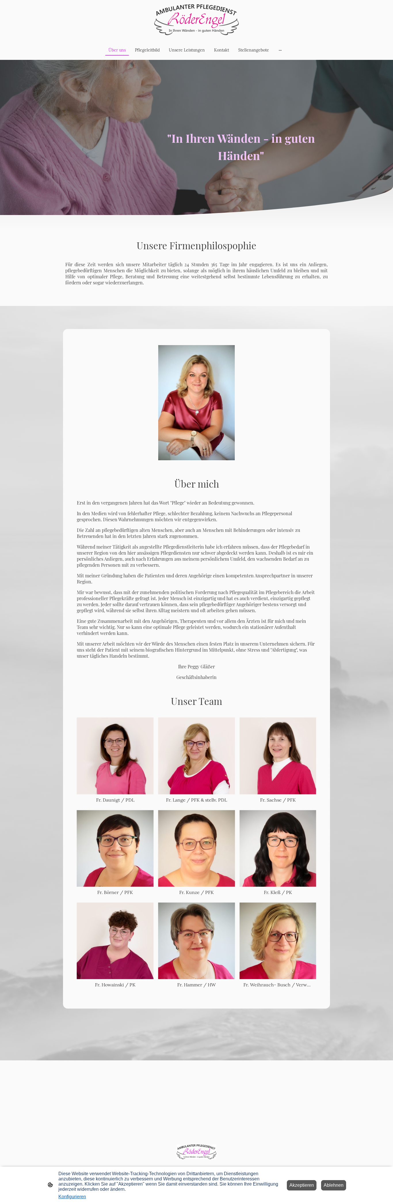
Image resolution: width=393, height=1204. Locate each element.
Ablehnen (334, 1185)
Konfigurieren (72, 1196)
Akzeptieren (301, 1185)
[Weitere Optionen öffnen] (280, 50)
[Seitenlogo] (196, 19)
